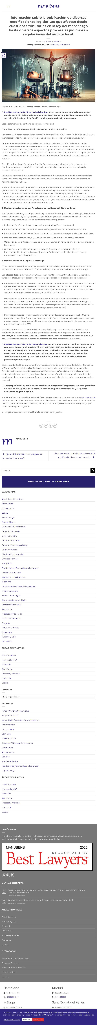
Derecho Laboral (9, 536)
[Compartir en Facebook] (51, 426)
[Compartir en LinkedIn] (41, 426)
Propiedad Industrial (11, 605)
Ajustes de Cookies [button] (12, 1020)
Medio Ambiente (10, 591)
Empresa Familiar (10, 559)
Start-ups (6, 734)
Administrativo (9, 655)
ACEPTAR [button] (26, 1019)
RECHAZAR (38, 1019)
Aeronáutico (7, 504)
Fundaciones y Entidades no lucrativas (20, 568)
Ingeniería (6, 582)
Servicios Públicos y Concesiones (17, 743)
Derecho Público (10, 550)
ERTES (5, 977)
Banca (5, 513)
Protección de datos (11, 618)
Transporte (7, 632)
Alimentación (8, 508)
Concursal (6, 678)
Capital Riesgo (8, 522)
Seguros (6, 623)
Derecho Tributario (61, 45)
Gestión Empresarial (11, 572)
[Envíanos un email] (8, 875)
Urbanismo (7, 641)
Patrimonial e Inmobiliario (14, 600)
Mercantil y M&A (9, 660)
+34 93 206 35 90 (12, 997)
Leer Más (90, 1015)
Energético (7, 563)
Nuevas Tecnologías (11, 595)
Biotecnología (8, 517)
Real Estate (7, 609)
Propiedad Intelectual (12, 614)
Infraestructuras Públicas (13, 577)
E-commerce (8, 729)
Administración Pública (13, 499)
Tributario (6, 664)
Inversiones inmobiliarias (13, 967)
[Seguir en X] (4, 875)
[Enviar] (92, 470)
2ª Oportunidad (9, 972)
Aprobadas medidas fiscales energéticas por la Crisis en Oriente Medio (41, 900)
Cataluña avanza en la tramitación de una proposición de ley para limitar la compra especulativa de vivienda (46, 891)
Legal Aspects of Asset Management (19, 586)
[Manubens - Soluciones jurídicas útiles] (48, 6)
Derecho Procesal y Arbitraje (15, 545)
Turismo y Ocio (9, 637)
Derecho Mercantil (10, 540)
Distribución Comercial (12, 554)
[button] (8, 6)
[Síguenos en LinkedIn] (12, 875)
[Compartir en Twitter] (46, 426)
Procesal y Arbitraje (11, 674)
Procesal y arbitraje (10, 935)
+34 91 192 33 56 (60, 997)
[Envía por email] (55, 426)
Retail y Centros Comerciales (15, 711)
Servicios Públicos (10, 628)
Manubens (57, 41)
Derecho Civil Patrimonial (14, 527)
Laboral (5, 683)
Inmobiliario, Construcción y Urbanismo (20, 720)
